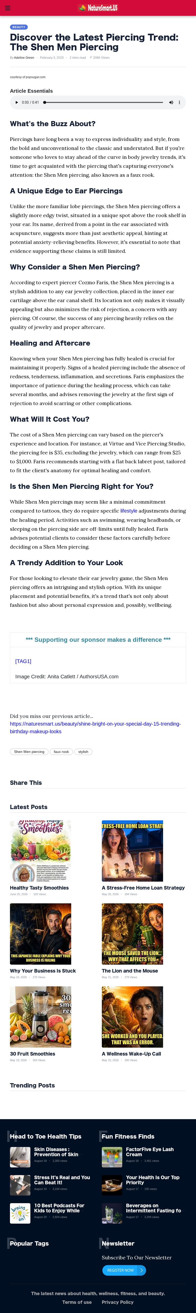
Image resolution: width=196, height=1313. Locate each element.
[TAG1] (23, 661)
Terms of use (77, 1302)
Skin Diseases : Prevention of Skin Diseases (56, 1154)
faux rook (61, 752)
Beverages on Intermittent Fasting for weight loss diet (154, 1210)
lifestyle (128, 511)
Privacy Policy (118, 1302)
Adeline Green (24, 58)
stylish (83, 752)
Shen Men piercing (29, 752)
